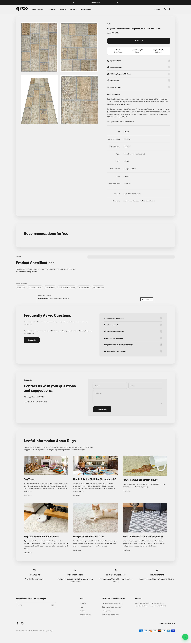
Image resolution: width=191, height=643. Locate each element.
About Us (83, 603)
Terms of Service (85, 614)
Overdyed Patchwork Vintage (67, 287)
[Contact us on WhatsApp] (185, 637)
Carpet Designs (37, 9)
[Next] (117, 2)
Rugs (108, 23)
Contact (157, 9)
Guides (72, 9)
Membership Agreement (110, 614)
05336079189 (40, 397)
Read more (27, 495)
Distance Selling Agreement (111, 607)
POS (34, 630)
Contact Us (32, 340)
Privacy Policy (106, 611)
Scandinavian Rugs (98, 287)
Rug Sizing (76, 495)
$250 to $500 (21, 287)
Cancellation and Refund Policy (112, 603)
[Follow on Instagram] (22, 623)
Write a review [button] (147, 299)
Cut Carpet (52, 9)
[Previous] (73, 2)
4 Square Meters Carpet (34, 287)
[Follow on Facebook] (17, 623)
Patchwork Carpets (84, 287)
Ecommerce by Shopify (45, 630)
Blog (81, 607)
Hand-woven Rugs (50, 287)
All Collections (86, 9)
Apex (62, 9)
